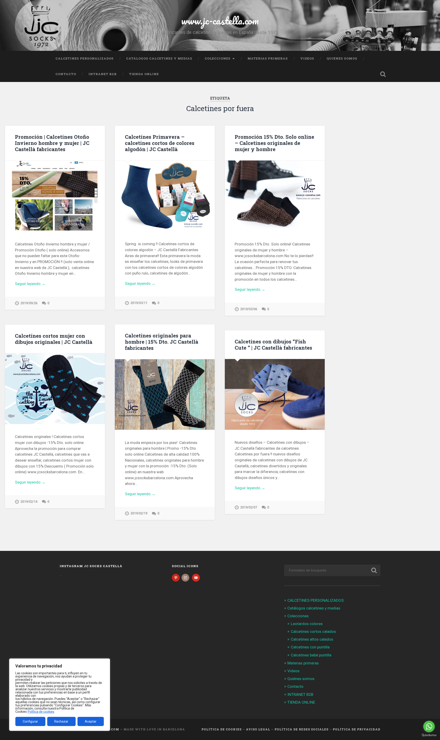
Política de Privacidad (356, 729)
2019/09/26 (28, 303)
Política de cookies (41, 711)
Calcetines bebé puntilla (311, 655)
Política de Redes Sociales (301, 729)
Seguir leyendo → (30, 283)
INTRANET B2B (102, 74)
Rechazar (61, 721)
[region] (59, 694)
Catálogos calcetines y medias (159, 58)
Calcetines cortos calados (313, 631)
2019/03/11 (138, 303)
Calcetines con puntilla (310, 647)
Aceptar (90, 721)
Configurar (30, 721)
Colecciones (218, 58)
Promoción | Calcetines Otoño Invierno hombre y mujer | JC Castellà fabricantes (52, 142)
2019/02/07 (248, 507)
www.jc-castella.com (220, 20)
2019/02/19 (138, 513)
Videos (307, 58)
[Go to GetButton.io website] (429, 735)
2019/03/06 (248, 309)
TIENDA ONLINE (144, 74)
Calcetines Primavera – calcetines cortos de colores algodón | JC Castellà (159, 142)
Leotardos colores (307, 623)
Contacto (65, 74)
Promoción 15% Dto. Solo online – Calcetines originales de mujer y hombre (274, 142)
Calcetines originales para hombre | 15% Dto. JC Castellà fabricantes (161, 341)
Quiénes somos (342, 58)
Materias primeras (268, 58)
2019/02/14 (28, 502)
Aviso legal (258, 729)
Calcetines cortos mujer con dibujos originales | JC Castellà (53, 338)
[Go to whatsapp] (429, 726)
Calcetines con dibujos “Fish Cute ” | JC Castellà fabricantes (273, 344)
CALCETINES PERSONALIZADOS (84, 58)
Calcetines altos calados (312, 639)
